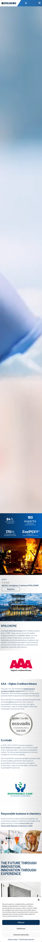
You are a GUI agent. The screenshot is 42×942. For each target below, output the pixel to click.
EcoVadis (17, 747)
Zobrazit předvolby (21, 935)
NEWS (4, 578)
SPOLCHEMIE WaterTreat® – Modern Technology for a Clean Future (21, 585)
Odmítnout (21, 929)
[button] (39, 900)
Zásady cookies (13, 939)
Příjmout (21, 922)
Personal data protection (26, 939)
